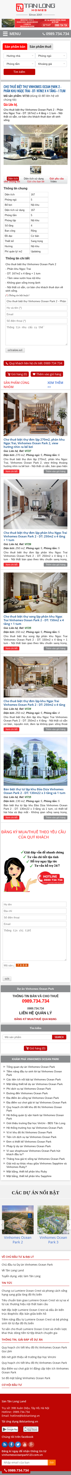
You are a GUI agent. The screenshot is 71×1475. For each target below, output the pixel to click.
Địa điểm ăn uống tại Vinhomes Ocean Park (32, 1097)
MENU (9, 33)
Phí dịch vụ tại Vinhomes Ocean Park (28, 1088)
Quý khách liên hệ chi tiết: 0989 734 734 (35, 363)
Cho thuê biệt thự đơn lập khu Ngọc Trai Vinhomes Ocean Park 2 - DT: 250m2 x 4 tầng (34, 703)
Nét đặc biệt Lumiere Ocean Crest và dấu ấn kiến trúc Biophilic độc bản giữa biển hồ (33, 1311)
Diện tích (13, 178)
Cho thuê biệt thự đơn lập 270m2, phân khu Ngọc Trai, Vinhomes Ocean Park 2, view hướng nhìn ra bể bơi (34, 443)
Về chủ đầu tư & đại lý (18, 1257)
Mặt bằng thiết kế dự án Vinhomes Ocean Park (34, 1084)
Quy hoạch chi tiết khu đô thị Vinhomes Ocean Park (34, 1363)
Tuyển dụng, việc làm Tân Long (21, 1276)
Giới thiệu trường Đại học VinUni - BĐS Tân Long (35, 1123)
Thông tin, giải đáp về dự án (22, 1339)
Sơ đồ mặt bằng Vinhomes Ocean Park (26, 1378)
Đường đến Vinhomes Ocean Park (27, 1093)
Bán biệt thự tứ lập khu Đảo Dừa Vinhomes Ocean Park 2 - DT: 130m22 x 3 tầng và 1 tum (34, 791)
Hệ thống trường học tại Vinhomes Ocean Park (34, 1127)
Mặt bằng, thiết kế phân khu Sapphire (28, 1176)
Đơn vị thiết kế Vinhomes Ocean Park (28, 1141)
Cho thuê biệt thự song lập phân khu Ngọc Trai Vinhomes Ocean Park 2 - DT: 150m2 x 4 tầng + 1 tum (34, 620)
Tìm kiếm (19, 71)
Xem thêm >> (55, 385)
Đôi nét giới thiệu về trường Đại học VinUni (29, 1357)
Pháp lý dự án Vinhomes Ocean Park (28, 1146)
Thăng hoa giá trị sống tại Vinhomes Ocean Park (35, 1158)
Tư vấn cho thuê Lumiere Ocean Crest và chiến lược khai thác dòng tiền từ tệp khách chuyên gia (34, 1331)
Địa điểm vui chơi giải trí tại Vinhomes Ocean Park (36, 1102)
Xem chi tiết (11, 471)
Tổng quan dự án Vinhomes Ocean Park (30, 1066)
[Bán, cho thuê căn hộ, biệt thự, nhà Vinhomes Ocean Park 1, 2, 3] (35, 15)
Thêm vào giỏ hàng (48, 374)
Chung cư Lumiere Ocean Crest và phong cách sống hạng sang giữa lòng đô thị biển (34, 1292)
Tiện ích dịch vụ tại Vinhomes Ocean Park (31, 1137)
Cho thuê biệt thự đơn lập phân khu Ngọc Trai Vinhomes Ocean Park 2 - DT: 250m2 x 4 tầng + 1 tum (35, 536)
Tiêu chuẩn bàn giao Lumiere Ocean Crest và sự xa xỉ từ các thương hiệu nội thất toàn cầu (35, 1302)
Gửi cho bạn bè (35, 181)
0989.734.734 (57, 33)
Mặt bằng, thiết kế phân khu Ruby (26, 1171)
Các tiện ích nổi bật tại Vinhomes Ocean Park (33, 1079)
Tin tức (7, 1283)
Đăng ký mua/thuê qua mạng (35, 1019)
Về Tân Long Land (13, 1270)
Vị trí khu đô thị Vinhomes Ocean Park (29, 1132)
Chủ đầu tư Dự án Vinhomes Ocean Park (27, 1264)
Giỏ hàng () (19, 374)
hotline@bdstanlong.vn (25, 1415)
